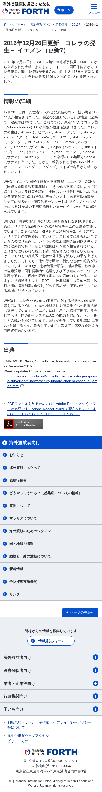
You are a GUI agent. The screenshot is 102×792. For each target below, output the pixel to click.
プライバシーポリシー (74, 722)
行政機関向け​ (15, 696)
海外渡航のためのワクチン (30, 531)
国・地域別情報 (21, 544)
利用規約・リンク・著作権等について (28, 724)
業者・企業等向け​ (19, 683)
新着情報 (16, 569)
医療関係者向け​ (17, 670)
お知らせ (16, 455)
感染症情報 (18, 480)
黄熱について (19, 506)
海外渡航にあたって (25, 468)
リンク (14, 594)
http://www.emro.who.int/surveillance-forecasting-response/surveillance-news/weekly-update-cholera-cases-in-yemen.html (52, 381)
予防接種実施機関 (23, 582)
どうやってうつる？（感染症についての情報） (45, 493)
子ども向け (14, 709)
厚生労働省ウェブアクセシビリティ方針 (28, 738)
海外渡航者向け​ (17, 657)
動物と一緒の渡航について (30, 556)
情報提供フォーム (51, 641)
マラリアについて (23, 518)
